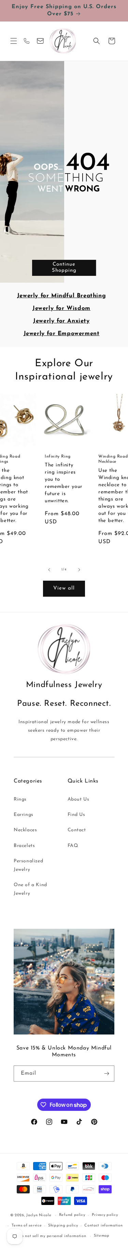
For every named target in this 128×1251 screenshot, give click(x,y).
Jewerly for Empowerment (62, 334)
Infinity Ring (58, 456)
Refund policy (72, 1215)
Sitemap (102, 1236)
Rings (20, 799)
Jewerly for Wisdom (61, 308)
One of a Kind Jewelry (30, 889)
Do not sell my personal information (52, 1236)
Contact (77, 830)
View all (64, 588)
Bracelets (24, 845)
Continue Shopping (64, 267)
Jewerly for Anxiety (61, 321)
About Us (78, 799)
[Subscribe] (106, 1074)
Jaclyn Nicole (38, 1215)
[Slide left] (49, 569)
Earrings (23, 814)
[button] (13, 40)
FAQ (73, 845)
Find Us (76, 814)
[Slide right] (79, 569)
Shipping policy (63, 1225)
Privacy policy (105, 1215)
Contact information (103, 1225)
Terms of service (27, 1225)
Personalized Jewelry (28, 865)
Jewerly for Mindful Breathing (61, 296)
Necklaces (25, 830)
